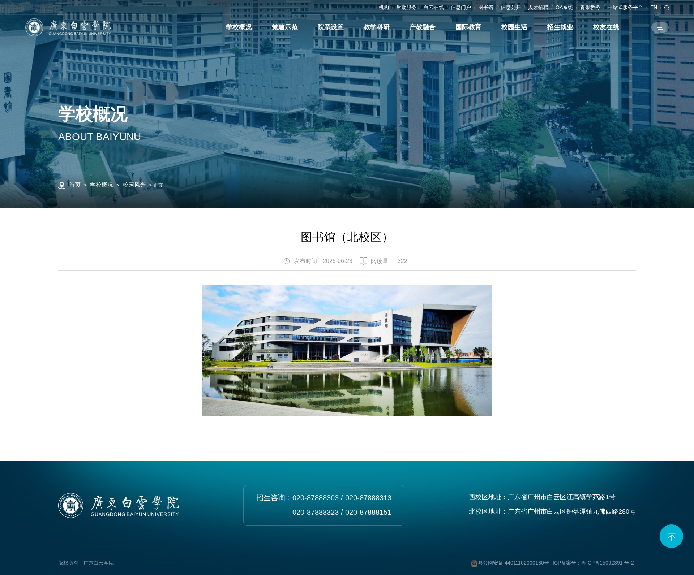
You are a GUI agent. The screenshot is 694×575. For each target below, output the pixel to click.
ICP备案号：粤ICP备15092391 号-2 (593, 563)
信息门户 (461, 7)
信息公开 (511, 7)
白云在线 (434, 7)
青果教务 (590, 7)
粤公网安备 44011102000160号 (513, 563)
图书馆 (485, 7)
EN (653, 7)
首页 (75, 185)
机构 (384, 7)
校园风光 (134, 185)
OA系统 (564, 7)
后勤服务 (406, 7)
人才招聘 (538, 7)
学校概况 (101, 185)
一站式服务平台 (625, 7)
